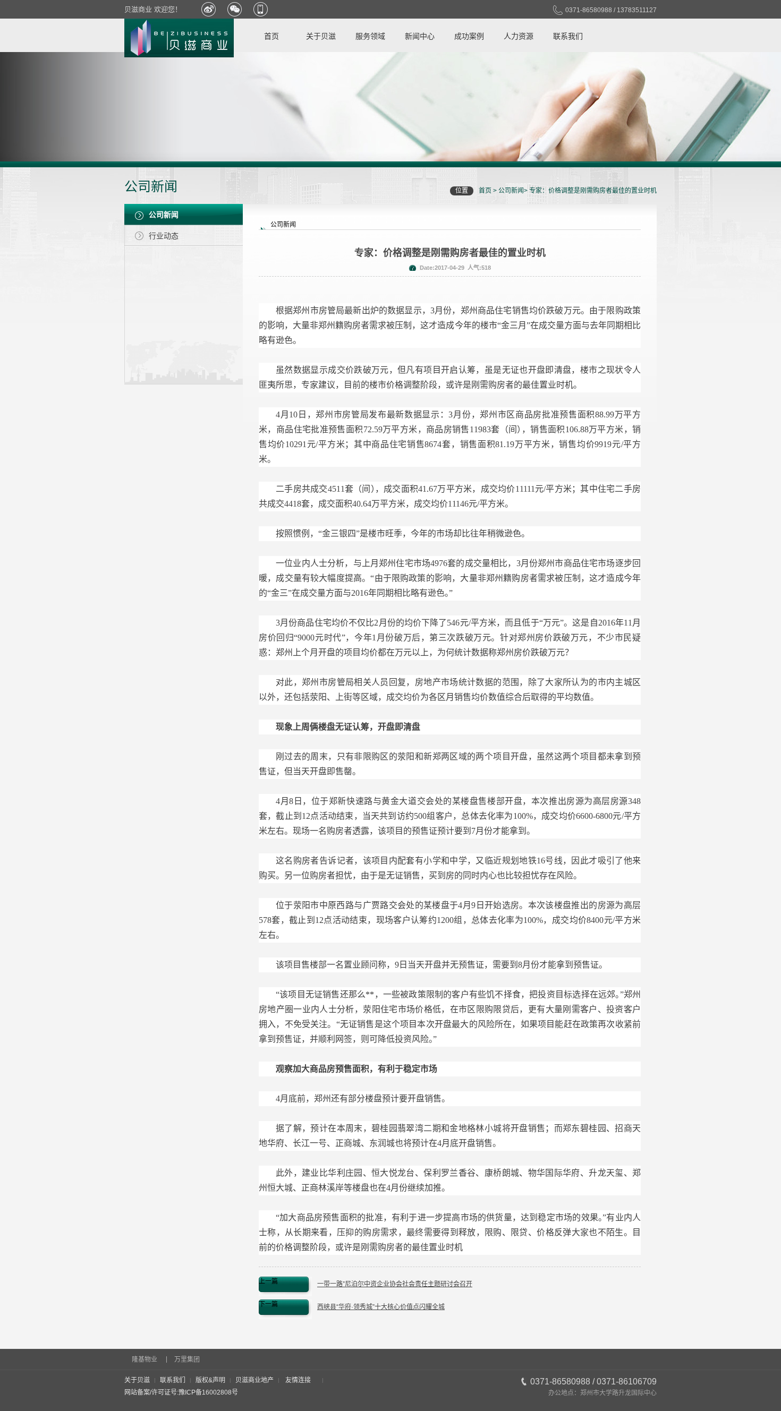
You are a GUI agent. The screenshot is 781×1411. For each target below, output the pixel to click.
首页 (271, 36)
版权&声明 (210, 1380)
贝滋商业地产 (254, 1380)
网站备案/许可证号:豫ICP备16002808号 (181, 1392)
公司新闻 (511, 190)
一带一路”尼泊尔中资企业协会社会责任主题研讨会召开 (394, 1284)
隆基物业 (144, 1359)
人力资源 (518, 36)
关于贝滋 (321, 36)
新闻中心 (420, 36)
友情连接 (298, 1380)
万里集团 (187, 1359)
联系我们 (568, 36)
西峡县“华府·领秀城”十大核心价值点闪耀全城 (381, 1307)
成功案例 (469, 36)
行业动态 (164, 236)
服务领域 (370, 36)
